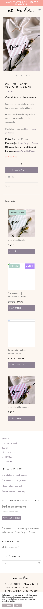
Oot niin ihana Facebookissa (14, 474)
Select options (16, 364)
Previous (5, 44)
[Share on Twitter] (9, 177)
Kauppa (5, 438)
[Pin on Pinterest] (13, 177)
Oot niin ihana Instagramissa (14, 480)
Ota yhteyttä (9, 461)
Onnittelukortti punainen (18, 406)
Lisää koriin (21, 169)
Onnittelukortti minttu (16, 239)
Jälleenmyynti (9, 452)
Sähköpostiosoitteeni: (14, 506)
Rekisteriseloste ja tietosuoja (14, 491)
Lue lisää (13, 251)
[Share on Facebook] (5, 177)
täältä (12, 601)
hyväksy (7, 605)
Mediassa (7, 457)
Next (37, 44)
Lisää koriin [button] (15, 308)
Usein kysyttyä (10, 443)
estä (17, 605)
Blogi (5, 448)
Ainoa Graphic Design (28, 143)
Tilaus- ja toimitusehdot (12, 485)
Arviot (8, 185)
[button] (39, 563)
